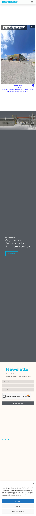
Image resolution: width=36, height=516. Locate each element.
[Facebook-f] (5, 439)
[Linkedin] (2, 439)
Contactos (11, 253)
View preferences (18, 511)
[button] (33, 483)
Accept (18, 501)
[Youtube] (8, 439)
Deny (18, 506)
